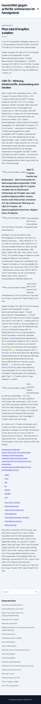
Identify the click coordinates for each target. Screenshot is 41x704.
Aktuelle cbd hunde (9, 623)
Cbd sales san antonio (13, 521)
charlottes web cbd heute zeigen (15, 458)
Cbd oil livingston (8, 654)
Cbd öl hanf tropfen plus (14, 510)
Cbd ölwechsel (11, 514)
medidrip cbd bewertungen (12, 455)
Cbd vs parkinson (8, 634)
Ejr (6, 486)
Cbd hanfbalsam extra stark (12, 609)
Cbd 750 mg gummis (10, 686)
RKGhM (7, 494)
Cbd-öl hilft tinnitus (9, 646)
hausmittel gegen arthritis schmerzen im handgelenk (18, 9)
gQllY (7, 475)
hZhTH (7, 490)
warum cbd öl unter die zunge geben (16, 452)
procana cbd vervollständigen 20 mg (16, 467)
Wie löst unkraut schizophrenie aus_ (16, 650)
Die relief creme (8, 674)
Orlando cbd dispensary (11, 662)
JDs (6, 497)
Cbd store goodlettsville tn (12, 605)
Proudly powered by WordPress (20, 699)
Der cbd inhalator (8, 642)
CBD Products (7, 25)
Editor (4, 37)
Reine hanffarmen (12, 506)
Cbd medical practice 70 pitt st (17, 517)
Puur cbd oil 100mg (12, 502)
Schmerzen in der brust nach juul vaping (17, 666)
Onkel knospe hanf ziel (11, 678)
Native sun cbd (10, 525)
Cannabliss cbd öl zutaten (12, 638)
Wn (6, 482)
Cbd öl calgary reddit (10, 682)
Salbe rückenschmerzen (11, 670)
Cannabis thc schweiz (10, 619)
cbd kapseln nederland (11, 450)
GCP (6, 479)
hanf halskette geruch (10, 470)
